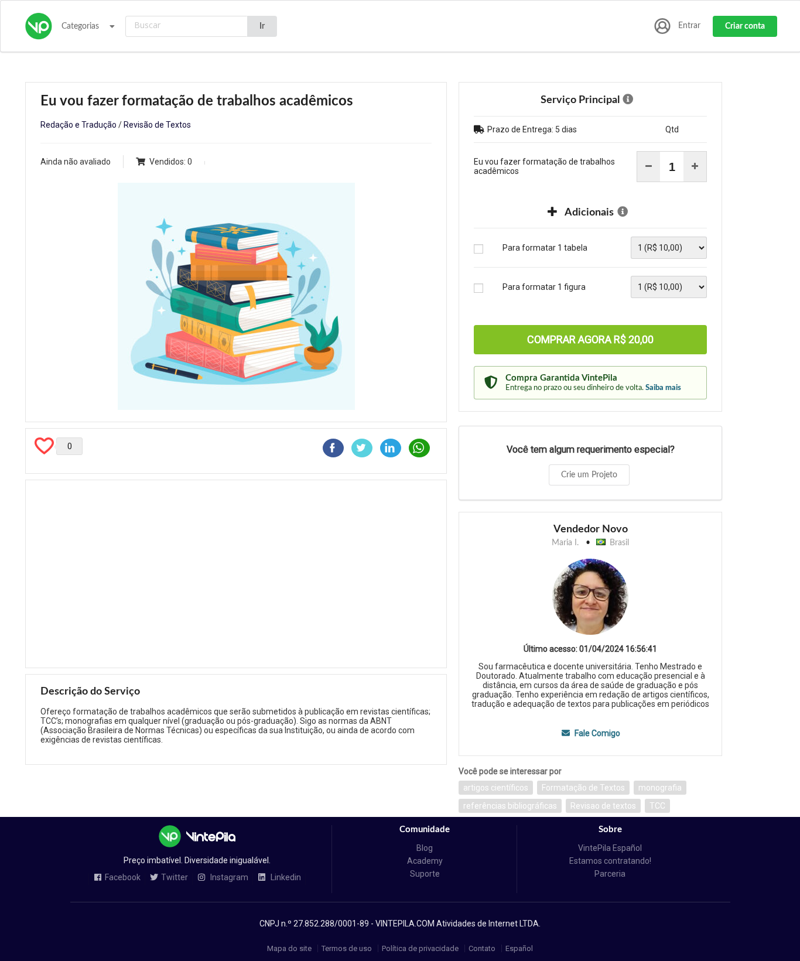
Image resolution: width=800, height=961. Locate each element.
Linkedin (285, 877)
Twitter (174, 877)
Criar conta (745, 26)
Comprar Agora (590, 339)
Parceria (609, 873)
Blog (424, 848)
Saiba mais (663, 387)
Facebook (123, 877)
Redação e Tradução (78, 124)
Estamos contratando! (610, 861)
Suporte (425, 873)
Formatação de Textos (583, 787)
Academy (425, 861)
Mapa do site (289, 948)
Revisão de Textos (157, 124)
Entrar (689, 26)
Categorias (80, 26)
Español (519, 948)
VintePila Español (610, 848)
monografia (660, 787)
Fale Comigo (596, 733)
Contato (482, 948)
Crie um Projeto (589, 475)
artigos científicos (495, 787)
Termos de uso (347, 948)
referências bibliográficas (510, 805)
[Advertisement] (236, 574)
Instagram (228, 877)
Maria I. (565, 543)
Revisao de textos (603, 805)
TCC (657, 805)
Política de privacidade (420, 948)
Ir (262, 26)
